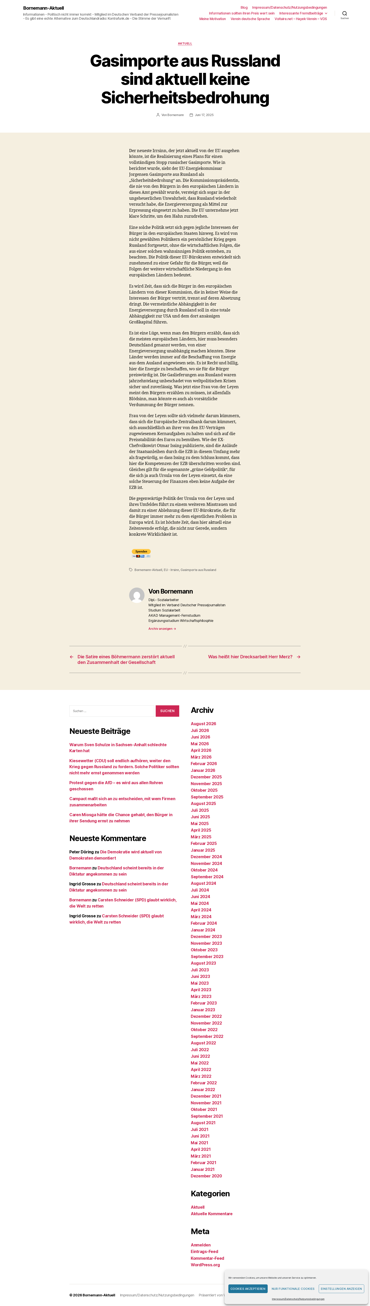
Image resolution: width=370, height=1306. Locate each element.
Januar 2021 (203, 1169)
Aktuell (185, 43)
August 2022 (203, 1043)
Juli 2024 (200, 890)
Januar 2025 (203, 850)
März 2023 (201, 996)
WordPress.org (205, 1264)
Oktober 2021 (204, 1109)
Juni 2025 (200, 816)
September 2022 (207, 1036)
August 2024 (203, 883)
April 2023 (201, 989)
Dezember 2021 (206, 1096)
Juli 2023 (200, 970)
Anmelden (201, 1245)
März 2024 (201, 916)
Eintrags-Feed (204, 1251)
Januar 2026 (203, 770)
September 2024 (207, 876)
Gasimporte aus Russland (198, 570)
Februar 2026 (204, 763)
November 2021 (206, 1103)
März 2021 (201, 1156)
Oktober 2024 (204, 870)
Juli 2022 (200, 1049)
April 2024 (201, 910)
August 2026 (203, 723)
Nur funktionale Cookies (293, 1289)
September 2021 (207, 1116)
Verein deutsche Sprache (250, 19)
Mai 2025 (200, 823)
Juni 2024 (200, 896)
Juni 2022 (200, 1056)
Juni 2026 (200, 737)
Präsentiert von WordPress (219, 1295)
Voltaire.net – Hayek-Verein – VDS (301, 19)
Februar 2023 (204, 1003)
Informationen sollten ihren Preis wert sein (242, 13)
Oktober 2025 (204, 790)
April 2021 (201, 1149)
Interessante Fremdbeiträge (301, 13)
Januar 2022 (203, 1089)
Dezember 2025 (206, 777)
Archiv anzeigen (162, 629)
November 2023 (206, 943)
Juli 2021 (200, 1129)
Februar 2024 (204, 923)
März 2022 (201, 1076)
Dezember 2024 (206, 856)
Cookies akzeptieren (248, 1289)
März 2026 (201, 757)
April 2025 (201, 830)
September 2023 (207, 956)
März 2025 (201, 836)
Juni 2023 (200, 976)
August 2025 (203, 803)
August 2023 (203, 963)
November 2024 (206, 863)
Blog (244, 7)
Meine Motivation (212, 19)
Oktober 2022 (204, 1029)
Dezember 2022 (206, 1016)
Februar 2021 (203, 1162)
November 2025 (206, 783)
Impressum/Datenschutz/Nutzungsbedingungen (298, 1299)
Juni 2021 (200, 1136)
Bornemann (175, 115)
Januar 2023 (203, 1009)
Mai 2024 (200, 903)
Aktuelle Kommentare (212, 1213)
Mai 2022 (200, 1063)
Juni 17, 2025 (204, 115)
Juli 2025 (200, 810)
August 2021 (203, 1122)
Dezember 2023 (206, 936)
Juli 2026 (200, 730)
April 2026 (201, 750)
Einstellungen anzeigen (341, 1289)
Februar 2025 (204, 843)
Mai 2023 (200, 983)
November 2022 (206, 1023)
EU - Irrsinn (171, 570)
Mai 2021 (199, 1142)
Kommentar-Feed (207, 1258)
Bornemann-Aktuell (43, 8)
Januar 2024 (203, 930)
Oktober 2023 (204, 949)
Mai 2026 (200, 743)
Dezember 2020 (206, 1176)
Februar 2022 (204, 1082)
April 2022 (201, 1069)
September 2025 (207, 797)
